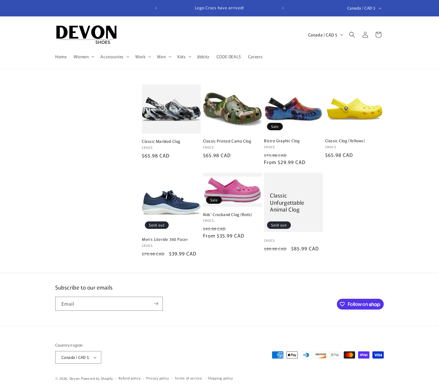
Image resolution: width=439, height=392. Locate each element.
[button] (83, 56)
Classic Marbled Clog (161, 141)
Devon (75, 378)
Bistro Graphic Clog (282, 140)
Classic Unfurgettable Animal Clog (287, 202)
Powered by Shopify (97, 378)
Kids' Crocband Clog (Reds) (227, 214)
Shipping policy (220, 378)
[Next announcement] (283, 8)
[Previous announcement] (155, 8)
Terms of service (188, 378)
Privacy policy (157, 378)
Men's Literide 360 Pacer (165, 239)
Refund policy (129, 378)
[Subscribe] (155, 304)
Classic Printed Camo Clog (227, 141)
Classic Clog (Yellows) (345, 140)
